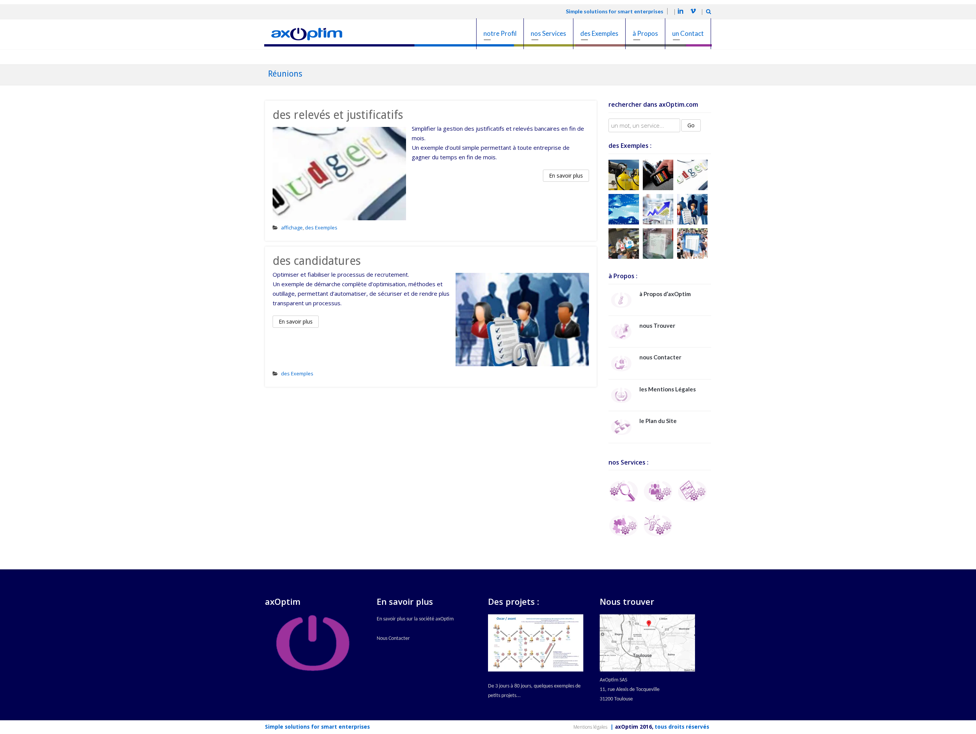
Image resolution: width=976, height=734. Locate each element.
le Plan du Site (658, 420)
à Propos (645, 33)
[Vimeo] (693, 12)
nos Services (548, 33)
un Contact (688, 33)
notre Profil (500, 33)
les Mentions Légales (667, 389)
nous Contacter (660, 357)
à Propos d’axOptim (665, 293)
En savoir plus (566, 175)
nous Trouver (657, 325)
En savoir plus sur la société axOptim (415, 619)
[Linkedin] (680, 12)
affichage (292, 227)
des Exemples (599, 33)
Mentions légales (590, 727)
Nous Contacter (393, 638)
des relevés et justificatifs (338, 115)
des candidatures (317, 261)
